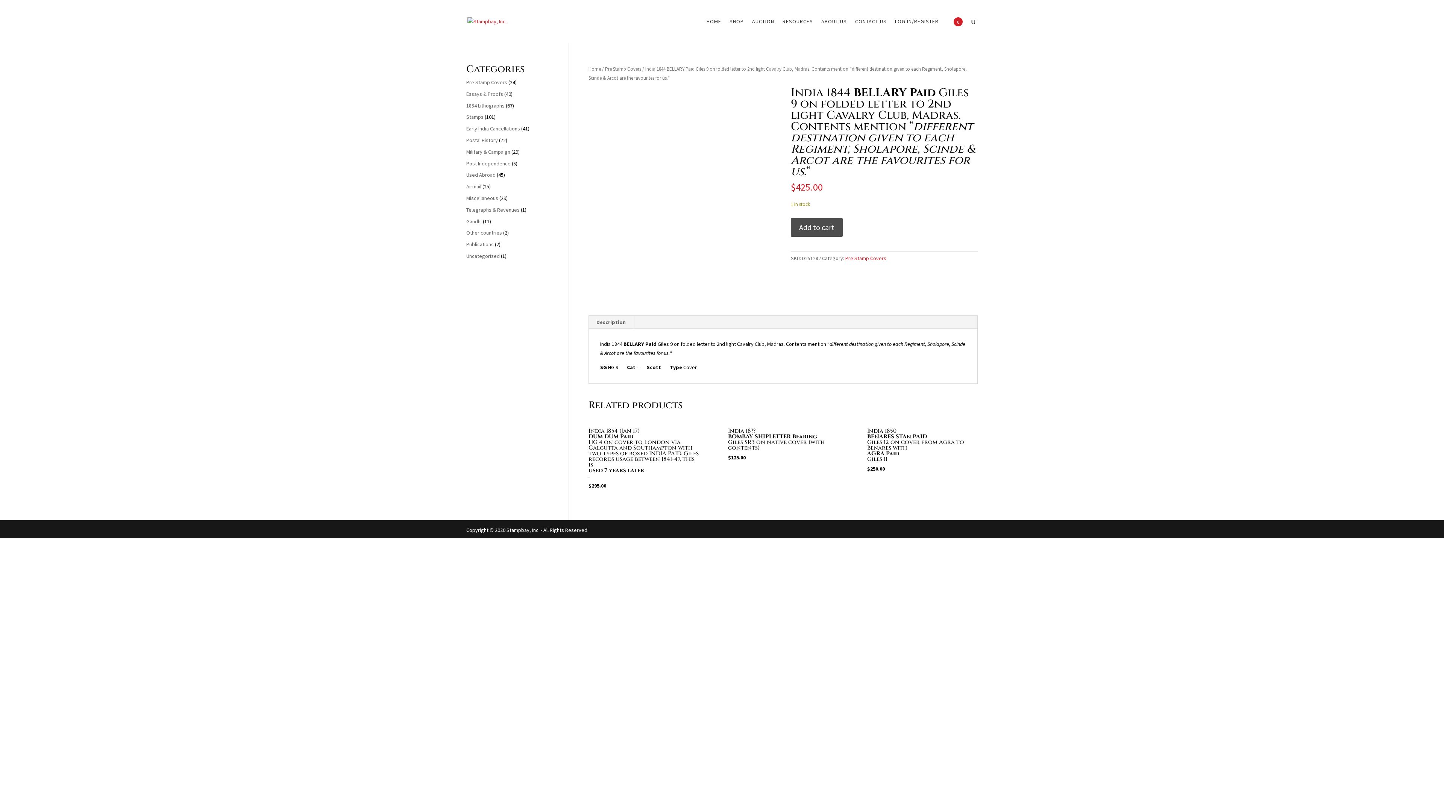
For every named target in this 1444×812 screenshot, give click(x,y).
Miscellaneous (482, 198)
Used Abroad (481, 174)
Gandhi (474, 221)
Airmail (473, 186)
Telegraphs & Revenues (493, 209)
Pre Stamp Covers (623, 69)
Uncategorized (483, 256)
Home (714, 22)
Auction (763, 22)
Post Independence (488, 163)
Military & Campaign (488, 151)
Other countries (484, 232)
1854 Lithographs (485, 105)
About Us (834, 22)
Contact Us (871, 22)
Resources (798, 22)
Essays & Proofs (484, 94)
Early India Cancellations (493, 128)
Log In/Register (917, 22)
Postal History (482, 140)
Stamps (475, 117)
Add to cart (816, 227)
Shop (737, 22)
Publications (480, 244)
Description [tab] (611, 322)
